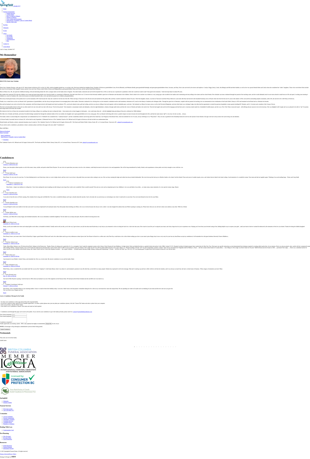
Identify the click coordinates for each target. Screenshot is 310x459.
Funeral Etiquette (7, 447)
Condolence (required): (6, 322)
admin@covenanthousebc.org (125, 122)
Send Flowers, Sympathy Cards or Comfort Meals (19, 20)
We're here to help (7, 409)
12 (161, 347)
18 (175, 347)
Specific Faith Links (11, 22)
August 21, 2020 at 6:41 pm (10, 164)
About (4, 33)
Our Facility (9, 36)
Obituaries (5, 27)
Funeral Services (10, 13)
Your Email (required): (5, 316)
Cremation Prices (7, 422)
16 (171, 347)
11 (158, 347)
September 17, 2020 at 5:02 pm (11, 243)
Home (4, 9)
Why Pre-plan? (7, 436)
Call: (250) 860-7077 (8, 410)
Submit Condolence (5, 329)
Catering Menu (10, 14)
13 (163, 347)
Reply (4, 170)
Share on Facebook (5, 131)
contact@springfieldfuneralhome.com (82, 311)
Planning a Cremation (8, 424)
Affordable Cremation (8, 419)
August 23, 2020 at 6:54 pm (10, 194)
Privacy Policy (12, 454)
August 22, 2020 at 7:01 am (10, 174)
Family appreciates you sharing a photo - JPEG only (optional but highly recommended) (22, 323)
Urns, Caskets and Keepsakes (14, 19)
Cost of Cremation (8, 416)
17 (173, 347)
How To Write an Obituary (13, 16)
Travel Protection (7, 439)
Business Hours (4, 51)
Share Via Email (4, 132)
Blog (7, 41)
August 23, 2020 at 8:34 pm (10, 204)
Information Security (8, 448)
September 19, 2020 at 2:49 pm (11, 256)
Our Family (9, 35)
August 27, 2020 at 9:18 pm (10, 214)
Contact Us (6, 43)
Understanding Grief (8, 430)
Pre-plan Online (7, 438)
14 (166, 347)
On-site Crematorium (8, 418)
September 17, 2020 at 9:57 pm (14, 184)
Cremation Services (8, 421)
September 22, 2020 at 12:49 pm (11, 266)
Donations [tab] (5, 139)
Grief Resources (10, 39)
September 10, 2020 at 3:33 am (11, 223)
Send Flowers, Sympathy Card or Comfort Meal (13, 137)
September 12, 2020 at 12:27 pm (11, 233)
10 (156, 347)
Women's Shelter (7, 402)
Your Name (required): (6, 314)
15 (168, 347)
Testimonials (9, 38)
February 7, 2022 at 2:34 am (10, 286)
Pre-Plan (5, 25)
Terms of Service (4, 454)
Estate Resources (7, 445)
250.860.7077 (16, 6)
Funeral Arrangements (9, 11)
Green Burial (6, 46)
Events (5, 30)
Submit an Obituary (11, 17)
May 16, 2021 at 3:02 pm (9, 276)
